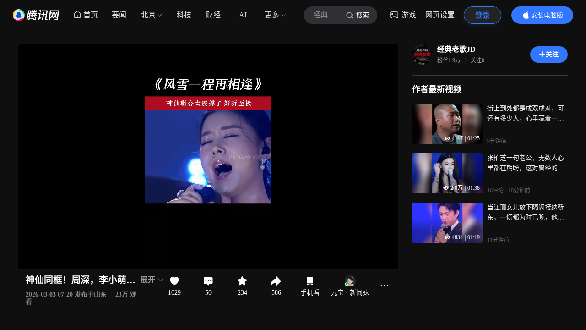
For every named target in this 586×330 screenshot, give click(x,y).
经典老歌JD (456, 49)
